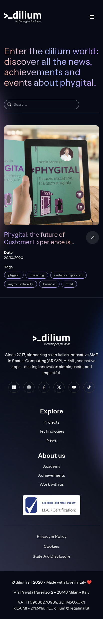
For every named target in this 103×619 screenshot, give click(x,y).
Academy (51, 466)
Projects (52, 422)
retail (69, 284)
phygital (13, 275)
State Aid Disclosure (51, 556)
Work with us (52, 484)
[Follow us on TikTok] (89, 387)
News (51, 440)
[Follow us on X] (59, 387)
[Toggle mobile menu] (92, 17)
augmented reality (20, 284)
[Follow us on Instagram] (29, 387)
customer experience (68, 275)
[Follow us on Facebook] (44, 387)
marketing (37, 275)
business (49, 284)
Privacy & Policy (51, 536)
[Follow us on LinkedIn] (14, 387)
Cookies (51, 546)
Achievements (51, 475)
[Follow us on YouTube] (74, 387)
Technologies (51, 431)
